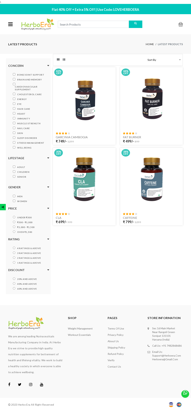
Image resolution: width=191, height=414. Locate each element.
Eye (19, 104)
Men (20, 196)
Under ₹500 (24, 217)
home (150, 44)
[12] (179, 205)
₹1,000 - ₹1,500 (26, 227)
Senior (21, 176)
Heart (21, 113)
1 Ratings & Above (29, 262)
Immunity (23, 118)
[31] (112, 125)
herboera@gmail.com (165, 359)
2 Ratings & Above (29, 258)
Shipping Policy (116, 347)
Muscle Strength (29, 123)
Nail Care (23, 128)
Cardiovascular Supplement (26, 88)
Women (22, 201)
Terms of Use (116, 328)
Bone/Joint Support (30, 74)
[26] (179, 125)
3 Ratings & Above (29, 253)
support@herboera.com (166, 355)
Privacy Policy (115, 334)
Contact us (114, 366)
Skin (20, 133)
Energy (22, 99)
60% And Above (27, 288)
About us (113, 341)
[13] (112, 205)
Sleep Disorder (27, 138)
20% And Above (27, 279)
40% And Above (27, 283)
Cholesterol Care (29, 94)
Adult (21, 167)
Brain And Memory (29, 79)
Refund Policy (116, 353)
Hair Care (23, 108)
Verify (111, 360)
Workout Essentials (79, 334)
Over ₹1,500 (24, 232)
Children (23, 172)
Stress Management (30, 142)
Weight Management (80, 328)
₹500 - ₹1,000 (24, 222)
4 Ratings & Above (29, 248)
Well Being (24, 147)
